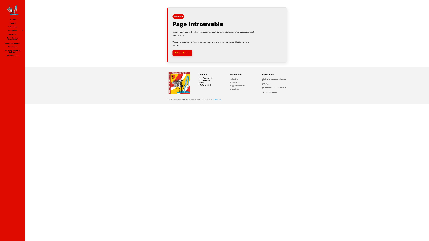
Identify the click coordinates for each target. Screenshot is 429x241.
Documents (12, 47)
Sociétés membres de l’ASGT (12, 51)
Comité (12, 23)
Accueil (13, 20)
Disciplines (12, 31)
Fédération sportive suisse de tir (274, 80)
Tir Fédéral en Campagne (12, 39)
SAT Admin (266, 84)
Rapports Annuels (12, 43)
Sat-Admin (12, 34)
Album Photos (12, 56)
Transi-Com (217, 99)
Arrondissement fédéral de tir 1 (274, 88)
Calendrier (12, 27)
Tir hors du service (269, 92)
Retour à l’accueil (182, 53)
